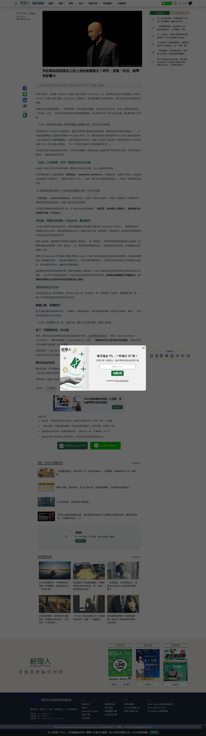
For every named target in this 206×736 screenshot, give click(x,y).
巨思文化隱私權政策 (122, 381)
